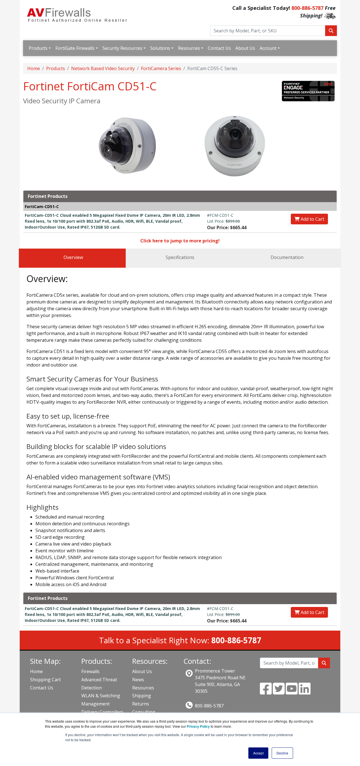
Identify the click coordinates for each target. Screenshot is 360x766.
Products (38, 48)
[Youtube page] (292, 692)
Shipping (141, 696)
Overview (73, 257)
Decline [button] (282, 753)
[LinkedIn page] (304, 692)
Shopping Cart (45, 679)
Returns (140, 704)
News (138, 679)
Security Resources (122, 48)
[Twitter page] (279, 692)
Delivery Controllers (102, 712)
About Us (245, 48)
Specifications (180, 257)
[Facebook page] (266, 692)
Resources (189, 48)
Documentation (287, 257)
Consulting (143, 712)
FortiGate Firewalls (74, 48)
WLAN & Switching (100, 696)
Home (33, 68)
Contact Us (219, 48)
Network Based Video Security (103, 68)
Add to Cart (312, 219)
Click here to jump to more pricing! (180, 241)
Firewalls (90, 671)
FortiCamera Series (161, 68)
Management (95, 704)
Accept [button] (258, 753)
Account (268, 48)
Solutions (160, 48)
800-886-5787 (307, 8)
